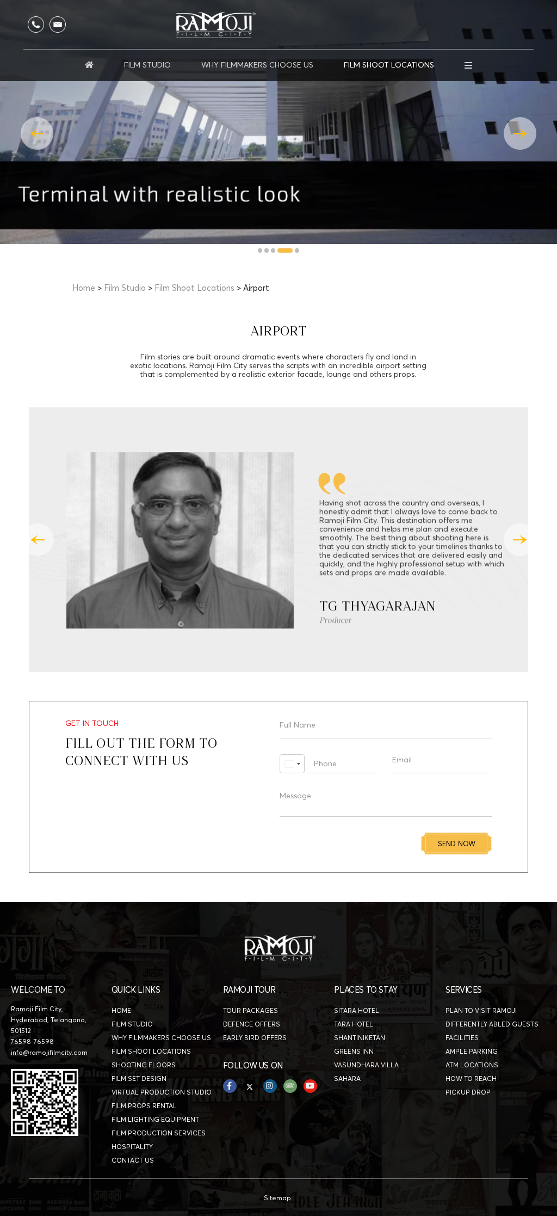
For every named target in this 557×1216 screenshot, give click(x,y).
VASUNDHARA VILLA (366, 1065)
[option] (278, 122)
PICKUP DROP (468, 1092)
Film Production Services (159, 1133)
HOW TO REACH (471, 1078)
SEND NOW (456, 843)
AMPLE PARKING (471, 1051)
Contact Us (133, 1160)
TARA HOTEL (353, 1024)
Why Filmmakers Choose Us (257, 65)
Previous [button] (37, 133)
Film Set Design (139, 1078)
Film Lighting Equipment (155, 1119)
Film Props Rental (144, 1106)
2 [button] (267, 251)
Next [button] (520, 133)
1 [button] (260, 251)
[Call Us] (36, 24)
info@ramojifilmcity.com (49, 1052)
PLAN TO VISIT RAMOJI (481, 1010)
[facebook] (230, 1086)
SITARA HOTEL (356, 1010)
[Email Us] (57, 24)
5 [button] (297, 251)
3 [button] (273, 251)
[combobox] (292, 763)
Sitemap (277, 1198)
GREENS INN (354, 1051)
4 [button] (285, 251)
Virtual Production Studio (162, 1092)
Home (83, 288)
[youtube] (310, 1086)
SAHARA (347, 1078)
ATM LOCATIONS (471, 1065)
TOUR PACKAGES (250, 1010)
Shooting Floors (144, 1065)
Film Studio (147, 65)
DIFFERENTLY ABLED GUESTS (492, 1024)
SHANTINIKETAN (359, 1038)
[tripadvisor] (290, 1086)
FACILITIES (462, 1038)
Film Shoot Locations (389, 65)
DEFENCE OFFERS (251, 1024)
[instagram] (270, 1086)
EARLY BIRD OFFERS (255, 1038)
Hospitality (132, 1146)
